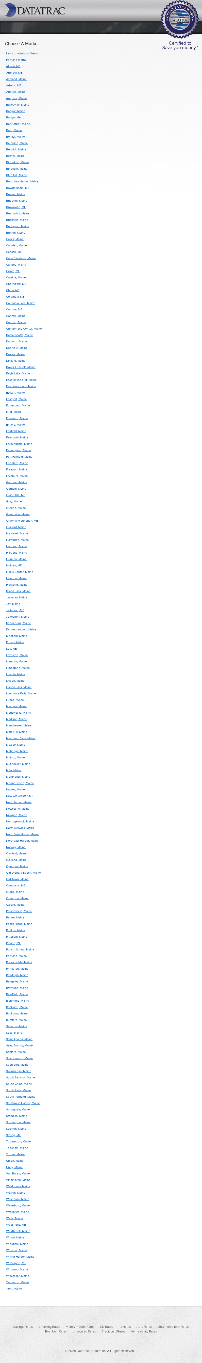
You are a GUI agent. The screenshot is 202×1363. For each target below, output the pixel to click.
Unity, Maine (14, 1167)
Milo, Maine (13, 770)
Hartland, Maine (16, 552)
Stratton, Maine (16, 1128)
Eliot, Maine (14, 412)
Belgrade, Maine (17, 143)
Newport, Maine (16, 815)
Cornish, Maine (16, 322)
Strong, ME (13, 1135)
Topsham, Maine (17, 1148)
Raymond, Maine (17, 988)
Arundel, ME (14, 72)
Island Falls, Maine (18, 591)
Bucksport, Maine (17, 226)
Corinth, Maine (16, 316)
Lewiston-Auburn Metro (22, 53)
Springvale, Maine (18, 1109)
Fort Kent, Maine (17, 463)
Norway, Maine (16, 847)
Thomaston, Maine (18, 1141)
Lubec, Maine (15, 700)
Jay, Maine (13, 604)
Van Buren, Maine (18, 1173)
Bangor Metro (15, 117)
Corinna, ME (14, 309)
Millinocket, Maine (18, 764)
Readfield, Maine (17, 994)
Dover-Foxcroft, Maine (20, 367)
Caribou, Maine (16, 264)
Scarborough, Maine (19, 1058)
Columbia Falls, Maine (20, 303)
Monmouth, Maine (18, 776)
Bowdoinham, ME (17, 188)
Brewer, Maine (15, 194)
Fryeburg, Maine (17, 476)
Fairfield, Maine (16, 431)
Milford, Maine (15, 757)
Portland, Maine (16, 956)
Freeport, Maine (16, 469)
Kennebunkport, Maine (21, 629)
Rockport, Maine (17, 1013)
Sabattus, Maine (16, 1026)
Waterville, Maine (17, 1212)
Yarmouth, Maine (17, 1282)
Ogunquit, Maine (17, 866)
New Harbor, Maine (19, 802)
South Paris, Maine (18, 1090)
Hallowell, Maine (17, 533)
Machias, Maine (16, 706)
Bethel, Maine (15, 156)
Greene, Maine (16, 508)
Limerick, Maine (16, 661)
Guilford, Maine (16, 527)
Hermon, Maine (16, 559)
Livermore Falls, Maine (21, 693)
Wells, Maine (14, 1218)
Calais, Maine (15, 239)
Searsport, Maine (17, 1064)
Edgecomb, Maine (18, 405)
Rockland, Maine (17, 1007)
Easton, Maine (15, 392)
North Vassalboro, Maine (22, 834)
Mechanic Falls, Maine (20, 738)
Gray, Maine (14, 501)
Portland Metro (16, 60)
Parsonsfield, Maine (19, 911)
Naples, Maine (15, 789)
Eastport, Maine (16, 399)
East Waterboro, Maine (21, 386)
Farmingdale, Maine (19, 444)
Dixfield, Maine (16, 360)
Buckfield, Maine (17, 220)
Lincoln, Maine (15, 674)
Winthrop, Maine (17, 1269)
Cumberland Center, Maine (24, 328)
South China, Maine (19, 1084)
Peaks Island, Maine (19, 924)
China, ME (12, 290)
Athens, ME (13, 85)
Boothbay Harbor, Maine (22, 181)
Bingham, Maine (17, 168)
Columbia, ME (15, 296)
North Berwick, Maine (20, 828)
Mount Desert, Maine (20, 783)
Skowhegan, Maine (18, 1071)
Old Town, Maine (17, 879)
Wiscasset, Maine (17, 1276)
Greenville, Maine (18, 514)
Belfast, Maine (15, 136)
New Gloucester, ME (19, 796)
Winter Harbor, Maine (20, 1256)
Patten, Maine (15, 917)
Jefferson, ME (15, 610)
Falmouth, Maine (17, 437)
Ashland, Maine (16, 79)
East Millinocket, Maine (21, 380)
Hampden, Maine (17, 540)
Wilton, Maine (15, 1237)
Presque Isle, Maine (19, 962)
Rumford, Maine (16, 1020)
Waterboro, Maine (18, 1205)
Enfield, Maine (15, 424)
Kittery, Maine (15, 642)
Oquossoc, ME (15, 885)
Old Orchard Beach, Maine (23, 872)
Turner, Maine (15, 1154)
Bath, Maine (14, 130)
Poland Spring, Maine (20, 949)
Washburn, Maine (17, 1199)
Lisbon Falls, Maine (19, 687)
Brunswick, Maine (18, 213)
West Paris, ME (16, 1224)
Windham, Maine (17, 1244)
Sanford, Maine (16, 1052)
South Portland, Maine (20, 1096)
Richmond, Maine (17, 1000)
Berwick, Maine (16, 149)
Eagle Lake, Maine (18, 373)
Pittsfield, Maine (16, 936)
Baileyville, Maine (17, 104)
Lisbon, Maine (15, 680)
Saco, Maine (14, 1032)
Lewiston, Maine (17, 655)
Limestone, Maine (18, 668)
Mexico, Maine (15, 744)
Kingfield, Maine (16, 636)
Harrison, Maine (16, 546)
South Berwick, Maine (20, 1077)
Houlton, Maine (16, 578)
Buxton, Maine (15, 232)
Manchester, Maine (19, 725)
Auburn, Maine (16, 92)
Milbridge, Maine (17, 751)
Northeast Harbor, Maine (22, 840)
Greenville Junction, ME (22, 520)
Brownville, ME (16, 207)
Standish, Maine (16, 1116)
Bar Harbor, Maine (18, 124)
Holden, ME (14, 565)
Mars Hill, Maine (16, 732)
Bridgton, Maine (16, 200)
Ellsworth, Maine (17, 418)
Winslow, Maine (16, 1250)
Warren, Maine (15, 1192)
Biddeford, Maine (17, 162)
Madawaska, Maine (18, 712)
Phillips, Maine (15, 930)
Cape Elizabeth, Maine (21, 258)
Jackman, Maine (16, 597)
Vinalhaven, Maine (18, 1180)
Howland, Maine (17, 584)
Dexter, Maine (15, 354)
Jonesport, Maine (17, 616)
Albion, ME (13, 66)
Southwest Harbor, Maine (23, 1103)
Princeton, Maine (17, 968)
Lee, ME (11, 648)
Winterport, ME (16, 1263)
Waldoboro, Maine (18, 1186)
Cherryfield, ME (16, 284)
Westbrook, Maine (18, 1231)
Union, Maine (15, 1160)
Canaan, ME (14, 252)
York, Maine (14, 1288)
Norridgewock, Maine (20, 821)
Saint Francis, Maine (19, 1045)
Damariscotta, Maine (19, 335)
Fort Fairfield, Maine (19, 456)
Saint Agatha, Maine (19, 1039)
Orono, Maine (15, 892)
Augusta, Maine (16, 98)
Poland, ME (13, 943)
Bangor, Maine (15, 111)
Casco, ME (13, 271)
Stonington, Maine (18, 1122)
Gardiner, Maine (16, 482)
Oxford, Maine (15, 904)
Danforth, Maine (16, 341)
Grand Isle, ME (15, 495)
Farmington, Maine (18, 450)
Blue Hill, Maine (16, 175)
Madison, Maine (16, 719)
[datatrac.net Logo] (34, 9)
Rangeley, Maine (17, 981)
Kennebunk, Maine (18, 623)
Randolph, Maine (17, 975)
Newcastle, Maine (18, 808)
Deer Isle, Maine (17, 348)
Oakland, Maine (16, 860)
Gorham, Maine (16, 488)
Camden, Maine (16, 245)
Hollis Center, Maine (19, 572)
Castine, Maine (16, 277)
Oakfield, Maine (16, 853)
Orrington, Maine (17, 898)
